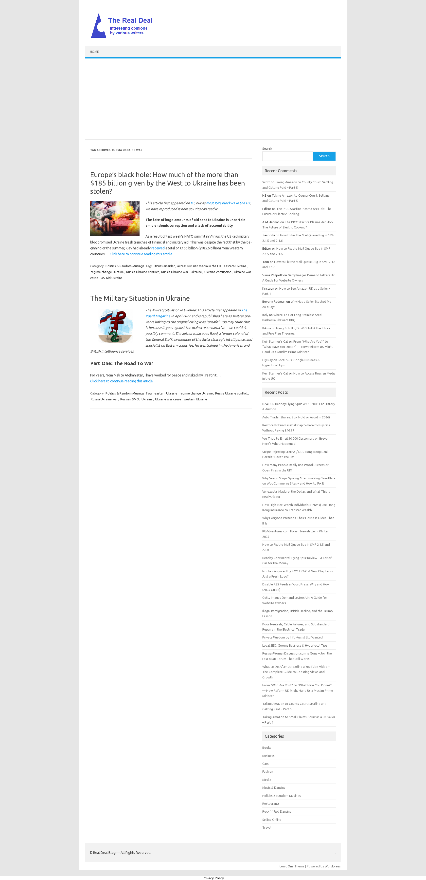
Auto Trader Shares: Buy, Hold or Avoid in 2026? (296, 417)
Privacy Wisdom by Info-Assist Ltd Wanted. (292, 637)
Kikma (266, 328)
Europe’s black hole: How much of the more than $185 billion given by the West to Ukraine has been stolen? (167, 183)
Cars (265, 763)
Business (268, 755)
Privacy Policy (213, 878)
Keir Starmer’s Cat (275, 341)
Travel (266, 827)
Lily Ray (267, 360)
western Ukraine (195, 399)
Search (267, 148)
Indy (265, 315)
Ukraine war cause (168, 399)
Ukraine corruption (217, 272)
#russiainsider (165, 266)
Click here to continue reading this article (141, 254)
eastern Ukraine (235, 266)
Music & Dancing (273, 787)
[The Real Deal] (124, 38)
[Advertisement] (213, 98)
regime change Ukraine (107, 272)
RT (193, 203)
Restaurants (271, 803)
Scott (266, 182)
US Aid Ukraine (112, 278)
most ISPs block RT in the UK (228, 203)
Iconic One (286, 866)
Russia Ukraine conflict (142, 272)
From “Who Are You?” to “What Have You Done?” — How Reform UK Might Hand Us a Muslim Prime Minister (297, 347)
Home (94, 51)
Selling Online (271, 819)
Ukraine (196, 272)
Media (266, 779)
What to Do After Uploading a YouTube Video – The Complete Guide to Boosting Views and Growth (296, 672)
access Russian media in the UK (199, 266)
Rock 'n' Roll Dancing (276, 811)
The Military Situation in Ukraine (140, 298)
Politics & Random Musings (125, 266)
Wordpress (333, 866)
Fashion (267, 771)
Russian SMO (129, 399)
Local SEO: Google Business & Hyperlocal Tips (294, 645)
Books (266, 747)
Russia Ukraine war (174, 272)
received (158, 248)
